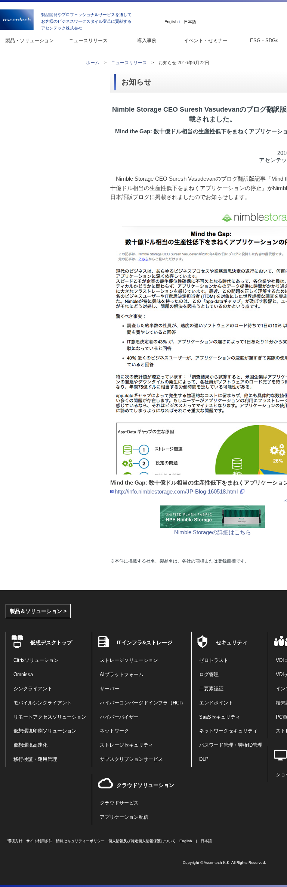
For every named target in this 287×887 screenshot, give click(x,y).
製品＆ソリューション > (38, 611)
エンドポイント (216, 703)
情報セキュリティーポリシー (80, 841)
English (171, 22)
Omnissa (23, 674)
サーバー (109, 688)
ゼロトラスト (213, 660)
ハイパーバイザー (119, 717)
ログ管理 (209, 674)
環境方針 (14, 841)
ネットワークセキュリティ (228, 731)
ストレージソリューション (129, 660)
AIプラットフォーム (122, 674)
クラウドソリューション (145, 785)
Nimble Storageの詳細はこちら (212, 532)
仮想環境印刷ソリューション (45, 731)
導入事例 (147, 40)
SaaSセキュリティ (219, 717)
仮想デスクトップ (51, 642)
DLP (204, 759)
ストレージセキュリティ (126, 745)
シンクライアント (32, 688)
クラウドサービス (119, 803)
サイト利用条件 (39, 841)
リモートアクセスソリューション (49, 717)
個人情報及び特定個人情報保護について (142, 841)
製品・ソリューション (29, 40)
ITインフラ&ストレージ (144, 642)
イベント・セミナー (206, 40)
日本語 (190, 22)
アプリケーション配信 (124, 817)
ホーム (92, 62)
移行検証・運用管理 (35, 759)
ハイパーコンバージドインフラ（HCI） (143, 703)
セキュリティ (231, 642)
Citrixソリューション (36, 660)
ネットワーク (114, 731)
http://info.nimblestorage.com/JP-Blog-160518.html (176, 491)
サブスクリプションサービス (131, 759)
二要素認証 (211, 688)
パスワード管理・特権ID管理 (230, 745)
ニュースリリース (88, 40)
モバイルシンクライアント (42, 703)
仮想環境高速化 (30, 745)
